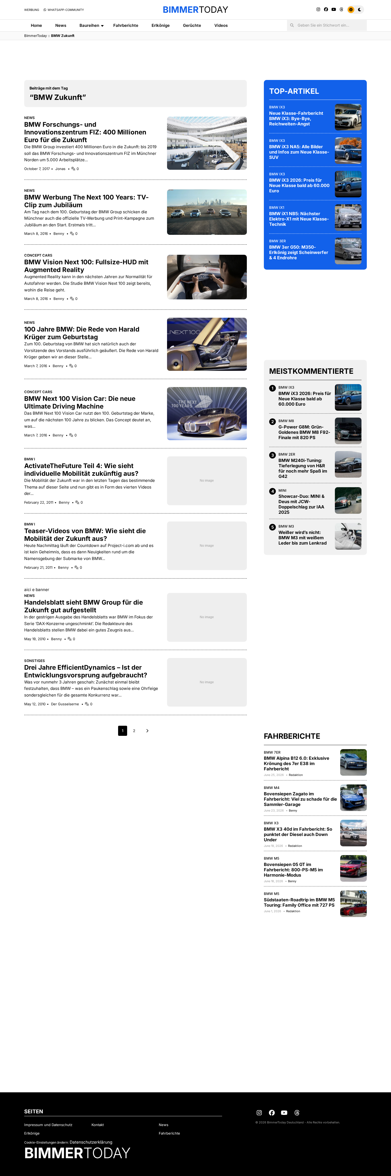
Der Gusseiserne (65, 704)
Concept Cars (38, 255)
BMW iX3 (277, 107)
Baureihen (89, 25)
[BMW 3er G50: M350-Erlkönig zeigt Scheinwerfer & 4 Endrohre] (348, 251)
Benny (59, 233)
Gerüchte (192, 25)
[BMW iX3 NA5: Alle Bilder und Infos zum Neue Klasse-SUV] (348, 150)
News (60, 25)
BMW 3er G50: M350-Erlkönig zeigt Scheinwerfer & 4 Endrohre (298, 252)
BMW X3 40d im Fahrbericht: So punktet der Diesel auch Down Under (298, 834)
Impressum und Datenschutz (48, 1125)
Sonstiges (34, 661)
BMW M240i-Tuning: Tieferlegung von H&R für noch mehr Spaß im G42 (302, 468)
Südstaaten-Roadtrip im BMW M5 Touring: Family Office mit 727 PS (299, 902)
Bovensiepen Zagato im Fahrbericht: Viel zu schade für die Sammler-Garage (300, 799)
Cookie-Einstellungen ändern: (46, 1142)
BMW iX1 (276, 207)
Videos (221, 25)
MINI (282, 490)
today (195, 9)
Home (36, 25)
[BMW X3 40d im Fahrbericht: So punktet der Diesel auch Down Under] (353, 833)
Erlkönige (161, 25)
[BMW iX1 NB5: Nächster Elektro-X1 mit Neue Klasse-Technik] (348, 217)
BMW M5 (271, 858)
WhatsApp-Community (65, 10)
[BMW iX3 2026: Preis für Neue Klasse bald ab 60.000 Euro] (348, 184)
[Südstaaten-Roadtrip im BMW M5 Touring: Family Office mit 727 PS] (353, 903)
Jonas (60, 169)
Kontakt (97, 1125)
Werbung (31, 10)
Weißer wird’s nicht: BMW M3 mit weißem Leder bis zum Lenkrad (302, 538)
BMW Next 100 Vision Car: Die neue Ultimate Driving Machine (79, 402)
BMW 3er (277, 241)
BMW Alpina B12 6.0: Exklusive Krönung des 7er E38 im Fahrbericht (296, 763)
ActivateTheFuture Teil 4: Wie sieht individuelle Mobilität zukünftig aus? (81, 469)
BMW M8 (286, 421)
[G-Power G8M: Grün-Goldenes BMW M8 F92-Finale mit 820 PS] (348, 431)
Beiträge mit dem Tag (49, 88)
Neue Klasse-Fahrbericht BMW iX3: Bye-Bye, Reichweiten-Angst (296, 118)
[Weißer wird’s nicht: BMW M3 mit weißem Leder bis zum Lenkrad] (348, 536)
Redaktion (296, 775)
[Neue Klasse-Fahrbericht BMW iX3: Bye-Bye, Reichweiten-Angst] (348, 117)
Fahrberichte (125, 25)
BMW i (29, 459)
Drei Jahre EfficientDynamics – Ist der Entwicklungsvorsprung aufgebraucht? (85, 671)
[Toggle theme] (355, 9)
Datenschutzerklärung (91, 1142)
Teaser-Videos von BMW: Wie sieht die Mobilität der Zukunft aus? (85, 534)
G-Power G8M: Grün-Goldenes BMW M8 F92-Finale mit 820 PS (304, 432)
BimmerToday (35, 35)
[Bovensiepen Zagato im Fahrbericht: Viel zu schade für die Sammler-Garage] (353, 797)
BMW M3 (286, 526)
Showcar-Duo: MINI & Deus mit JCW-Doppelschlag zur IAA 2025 (301, 504)
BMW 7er (272, 752)
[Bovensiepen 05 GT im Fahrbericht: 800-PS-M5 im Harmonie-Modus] (353, 868)
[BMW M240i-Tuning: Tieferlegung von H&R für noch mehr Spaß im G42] (348, 464)
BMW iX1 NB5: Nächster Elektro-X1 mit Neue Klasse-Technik (299, 219)
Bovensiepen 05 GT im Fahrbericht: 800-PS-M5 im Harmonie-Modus (293, 870)
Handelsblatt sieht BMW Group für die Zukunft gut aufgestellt (83, 606)
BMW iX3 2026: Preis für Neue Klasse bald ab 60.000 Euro (299, 185)
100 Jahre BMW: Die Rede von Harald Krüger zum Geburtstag (81, 333)
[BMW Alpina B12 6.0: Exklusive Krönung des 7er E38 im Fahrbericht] (353, 762)
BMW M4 (272, 788)
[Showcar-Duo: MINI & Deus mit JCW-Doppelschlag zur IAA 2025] (348, 500)
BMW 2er (286, 454)
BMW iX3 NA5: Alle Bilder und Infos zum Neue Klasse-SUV (299, 152)
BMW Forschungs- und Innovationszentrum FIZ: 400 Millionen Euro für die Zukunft (85, 132)
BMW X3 (271, 823)
